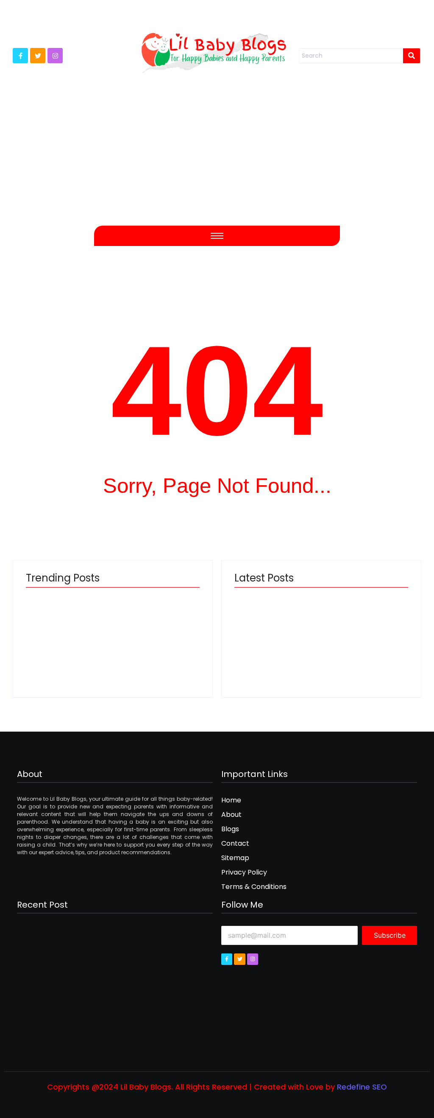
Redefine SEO (362, 1087)
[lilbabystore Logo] (213, 50)
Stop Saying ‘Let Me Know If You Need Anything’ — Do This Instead (155, 655)
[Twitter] (37, 55)
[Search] (411, 55)
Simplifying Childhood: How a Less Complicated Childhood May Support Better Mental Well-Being (64, 648)
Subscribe (390, 935)
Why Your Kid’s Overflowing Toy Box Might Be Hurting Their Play (277, 655)
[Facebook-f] (20, 55)
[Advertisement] (217, 157)
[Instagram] (55, 55)
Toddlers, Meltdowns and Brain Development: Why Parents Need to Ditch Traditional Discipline (363, 648)
